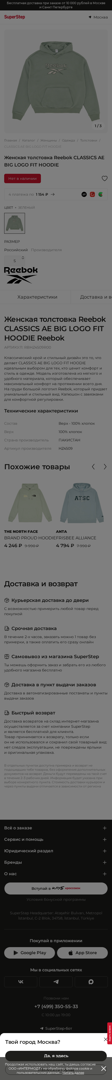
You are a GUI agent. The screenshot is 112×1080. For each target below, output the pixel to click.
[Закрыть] (106, 1039)
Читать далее (73, 1073)
